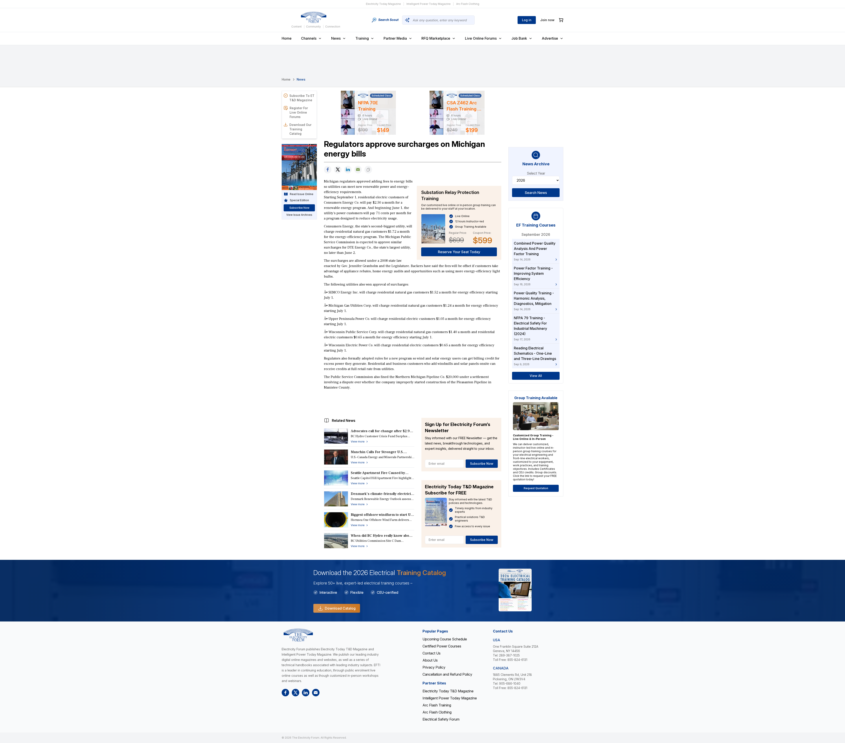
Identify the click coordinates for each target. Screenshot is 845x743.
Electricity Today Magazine (383, 4)
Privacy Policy (433, 667)
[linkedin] (348, 169)
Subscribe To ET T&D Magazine (301, 98)
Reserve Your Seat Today (459, 252)
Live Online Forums (481, 38)
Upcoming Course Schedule (444, 639)
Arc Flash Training (436, 705)
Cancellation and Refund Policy (447, 674)
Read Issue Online (301, 194)
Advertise (550, 38)
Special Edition (299, 200)
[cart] (561, 20)
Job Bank (519, 38)
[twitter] (338, 169)
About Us (430, 660)
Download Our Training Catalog (300, 129)
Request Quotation (536, 488)
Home (287, 38)
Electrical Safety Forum (440, 719)
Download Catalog (340, 608)
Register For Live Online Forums (299, 112)
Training (362, 38)
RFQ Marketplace (435, 38)
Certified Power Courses (441, 646)
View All (536, 376)
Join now (547, 20)
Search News (536, 192)
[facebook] (327, 169)
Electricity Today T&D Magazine (448, 691)
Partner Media (395, 38)
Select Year (536, 173)
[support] (358, 169)
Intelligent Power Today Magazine (428, 4)
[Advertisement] (412, 403)
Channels (308, 38)
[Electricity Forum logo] (313, 17)
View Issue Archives (299, 214)
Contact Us (431, 653)
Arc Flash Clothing (467, 4)
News (336, 38)
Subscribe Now (481, 463)
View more (358, 441)
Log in (526, 20)
